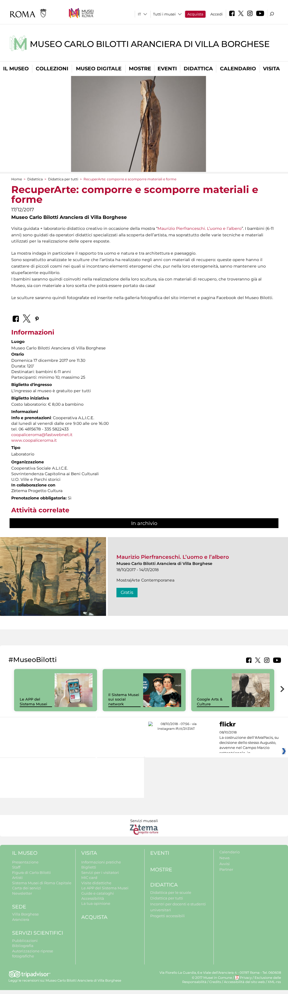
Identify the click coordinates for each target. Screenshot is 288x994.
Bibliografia (22, 945)
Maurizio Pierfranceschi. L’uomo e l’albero (200, 228)
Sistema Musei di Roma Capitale (41, 883)
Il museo (16, 69)
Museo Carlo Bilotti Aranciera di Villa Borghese (150, 44)
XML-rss (274, 982)
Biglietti (88, 867)
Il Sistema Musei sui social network (123, 699)
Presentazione (25, 862)
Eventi (167, 69)
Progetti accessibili (167, 916)
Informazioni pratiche (101, 862)
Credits (215, 982)
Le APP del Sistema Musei (33, 701)
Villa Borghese (25, 914)
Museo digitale (99, 69)
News (224, 858)
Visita (271, 69)
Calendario (238, 69)
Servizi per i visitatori (100, 872)
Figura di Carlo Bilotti (31, 872)
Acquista (195, 14)
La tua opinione (95, 903)
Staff (16, 867)
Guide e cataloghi (97, 893)
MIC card (89, 877)
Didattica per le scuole (170, 892)
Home (16, 179)
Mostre (140, 69)
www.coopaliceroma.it (34, 440)
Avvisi (224, 863)
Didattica (198, 69)
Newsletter (22, 893)
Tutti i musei (164, 14)
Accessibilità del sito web (244, 982)
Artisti (17, 877)
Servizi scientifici (37, 932)
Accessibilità (92, 898)
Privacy (246, 978)
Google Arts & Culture (209, 701)
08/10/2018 (249, 742)
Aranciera (20, 919)
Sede (19, 906)
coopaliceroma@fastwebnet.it (42, 434)
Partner (226, 869)
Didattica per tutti (63, 179)
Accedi (216, 14)
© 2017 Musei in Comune (212, 978)
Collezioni (52, 69)
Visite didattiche (96, 883)
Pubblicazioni (25, 940)
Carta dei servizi (26, 888)
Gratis (127, 592)
